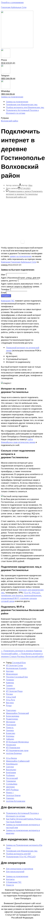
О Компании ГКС (14, 882)
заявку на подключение (21, 256)
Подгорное (11, 724)
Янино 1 (10, 792)
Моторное (10, 721)
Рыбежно (10, 775)
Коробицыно (12, 763)
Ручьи (9, 705)
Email (3, 292)
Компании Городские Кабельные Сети (18, 262)
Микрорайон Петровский (17, 713)
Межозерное (12, 674)
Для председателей (15, 871)
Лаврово (10, 798)
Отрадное (10, 688)
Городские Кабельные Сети (13, 7)
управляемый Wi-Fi (10, 598)
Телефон (5, 289)
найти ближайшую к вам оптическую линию (18, 441)
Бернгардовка (12, 716)
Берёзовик (11, 772)
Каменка (10, 682)
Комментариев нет (24, 194)
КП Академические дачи (17, 750)
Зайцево (10, 739)
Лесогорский (12, 778)
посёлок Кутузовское (15, 801)
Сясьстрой (11, 696)
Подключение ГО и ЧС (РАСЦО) (21, 856)
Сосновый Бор (19, 662)
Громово (10, 679)
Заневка (10, 730)
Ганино (9, 685)
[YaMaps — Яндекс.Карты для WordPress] (22, 241)
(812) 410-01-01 (8, 62)
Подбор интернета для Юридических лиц (25, 107)
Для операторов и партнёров (19, 868)
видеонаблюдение (32, 595)
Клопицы (10, 736)
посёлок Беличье (14, 753)
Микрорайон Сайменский (18, 761)
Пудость (10, 727)
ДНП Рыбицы (12, 789)
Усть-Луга (10, 699)
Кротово (10, 671)
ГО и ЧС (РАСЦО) (32, 592)
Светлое (10, 766)
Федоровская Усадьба (16, 668)
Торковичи (11, 781)
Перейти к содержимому (12, 2)
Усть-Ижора (11, 758)
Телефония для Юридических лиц (21, 104)
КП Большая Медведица (17, 741)
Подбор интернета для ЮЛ (18, 853)
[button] (12, 96)
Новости (10, 885)
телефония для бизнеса (12, 595)
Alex (30, 185)
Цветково (10, 786)
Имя (3, 274)
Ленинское (11, 744)
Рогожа (9, 694)
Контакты (10, 879)
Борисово (10, 733)
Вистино (10, 702)
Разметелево (12, 718)
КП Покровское (13, 747)
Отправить (6, 296)
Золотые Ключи (13, 795)
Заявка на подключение (17, 101)
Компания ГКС (7, 300)
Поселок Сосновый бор (17, 676)
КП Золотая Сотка (14, 665)
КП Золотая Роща (14, 691)
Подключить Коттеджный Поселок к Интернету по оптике (22, 112)
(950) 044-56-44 (8, 78)
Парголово (11, 710)
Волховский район (9, 120)
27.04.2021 (26, 188)
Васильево (11, 769)
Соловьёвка (11, 783)
